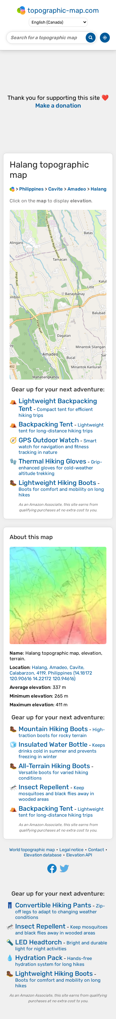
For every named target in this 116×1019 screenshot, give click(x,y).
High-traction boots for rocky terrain (62, 732)
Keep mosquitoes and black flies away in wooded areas (56, 793)
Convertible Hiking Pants (53, 905)
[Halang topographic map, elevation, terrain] (58, 595)
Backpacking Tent (46, 424)
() (51, 673)
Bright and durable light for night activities (61, 946)
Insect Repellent (44, 787)
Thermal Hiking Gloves (52, 461)
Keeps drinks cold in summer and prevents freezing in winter (62, 750)
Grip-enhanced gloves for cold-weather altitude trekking (60, 467)
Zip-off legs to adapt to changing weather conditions (60, 911)
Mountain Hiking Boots (53, 729)
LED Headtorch (38, 942)
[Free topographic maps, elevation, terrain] (12, 189)
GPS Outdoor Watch (49, 440)
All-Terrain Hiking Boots (54, 766)
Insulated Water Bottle (53, 744)
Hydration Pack (38, 957)
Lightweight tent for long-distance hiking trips (61, 428)
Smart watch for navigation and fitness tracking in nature (58, 446)
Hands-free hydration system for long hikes (53, 961)
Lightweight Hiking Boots (57, 482)
